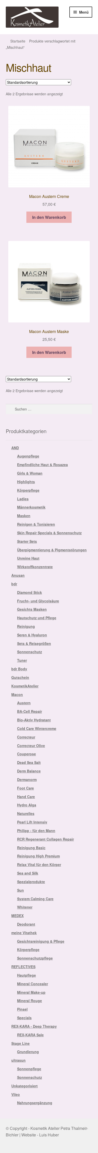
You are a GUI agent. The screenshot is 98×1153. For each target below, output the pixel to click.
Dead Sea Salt (29, 762)
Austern (24, 702)
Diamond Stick (29, 592)
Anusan (18, 575)
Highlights (26, 481)
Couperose (26, 753)
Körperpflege (28, 490)
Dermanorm (27, 779)
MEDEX (17, 915)
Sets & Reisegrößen (34, 643)
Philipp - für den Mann (36, 830)
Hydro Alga (26, 804)
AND (15, 447)
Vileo (15, 1094)
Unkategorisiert (24, 1085)
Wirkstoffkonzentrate (35, 566)
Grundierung (28, 1051)
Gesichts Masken (32, 609)
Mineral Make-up (31, 992)
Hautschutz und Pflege (36, 617)
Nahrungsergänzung (34, 1102)
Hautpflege (26, 975)
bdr (14, 583)
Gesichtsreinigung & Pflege (40, 941)
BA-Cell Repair (29, 711)
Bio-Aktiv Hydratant (34, 719)
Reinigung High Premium (38, 855)
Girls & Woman (29, 473)
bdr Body (19, 668)
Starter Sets (27, 541)
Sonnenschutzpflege (35, 958)
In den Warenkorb (49, 217)
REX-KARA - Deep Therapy (34, 1026)
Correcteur (26, 736)
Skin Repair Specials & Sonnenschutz (49, 532)
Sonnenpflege (29, 1068)
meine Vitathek (24, 932)
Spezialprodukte (31, 881)
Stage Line (20, 1043)
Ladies (23, 498)
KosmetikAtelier (24, 685)
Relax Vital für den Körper (39, 864)
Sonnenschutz (29, 651)
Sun (20, 890)
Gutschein (20, 677)
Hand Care (26, 796)
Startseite (17, 41)
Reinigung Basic (31, 847)
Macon (17, 694)
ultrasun (18, 1060)
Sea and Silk (27, 873)
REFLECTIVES (23, 966)
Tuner (22, 660)
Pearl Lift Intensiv (32, 822)
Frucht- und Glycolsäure (38, 600)
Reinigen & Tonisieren (36, 524)
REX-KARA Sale (30, 1034)
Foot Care (25, 788)
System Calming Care (35, 898)
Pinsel (22, 1009)
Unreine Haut (28, 558)
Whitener (24, 907)
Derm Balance (29, 770)
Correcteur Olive (31, 745)
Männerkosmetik (31, 507)
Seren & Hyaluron (32, 634)
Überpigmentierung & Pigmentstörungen (52, 549)
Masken (23, 515)
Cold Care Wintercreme (36, 728)
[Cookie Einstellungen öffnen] (9, 1146)
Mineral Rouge (29, 1000)
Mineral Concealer (32, 983)
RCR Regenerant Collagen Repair (45, 839)
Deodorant (26, 924)
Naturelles (25, 813)
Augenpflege (28, 456)
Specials (24, 1017)
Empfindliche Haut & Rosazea (42, 464)
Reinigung (26, 626)
